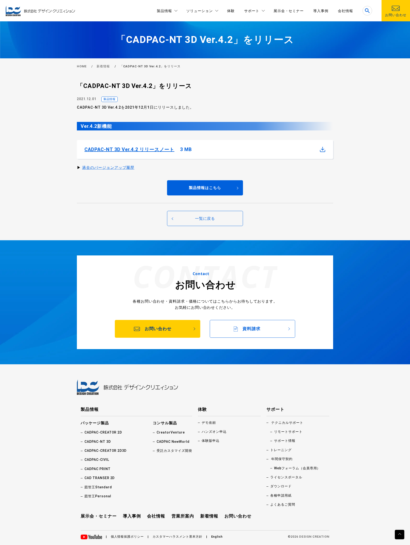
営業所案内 (183, 515)
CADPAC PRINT (97, 469)
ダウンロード (281, 486)
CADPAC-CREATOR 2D (103, 432)
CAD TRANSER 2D (99, 478)
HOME (82, 66)
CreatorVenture (171, 432)
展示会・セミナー (289, 11)
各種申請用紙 (281, 495)
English (217, 536)
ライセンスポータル (286, 477)
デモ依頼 (209, 423)
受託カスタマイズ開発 (174, 451)
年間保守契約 (282, 459)
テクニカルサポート (287, 423)
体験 (231, 11)
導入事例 (320, 11)
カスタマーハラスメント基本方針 (177, 536)
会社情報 (345, 11)
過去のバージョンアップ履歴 (108, 167)
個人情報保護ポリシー (127, 536)
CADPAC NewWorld (173, 441)
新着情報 (103, 66)
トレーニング (281, 450)
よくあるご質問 (282, 504)
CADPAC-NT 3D (97, 441)
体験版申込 (210, 441)
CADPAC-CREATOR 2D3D (105, 451)
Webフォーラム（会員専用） (297, 468)
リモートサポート (288, 432)
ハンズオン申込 (214, 432)
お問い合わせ (238, 515)
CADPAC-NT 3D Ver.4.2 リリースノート (138, 149)
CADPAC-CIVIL (96, 460)
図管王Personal (97, 496)
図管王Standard (98, 487)
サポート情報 (284, 441)
